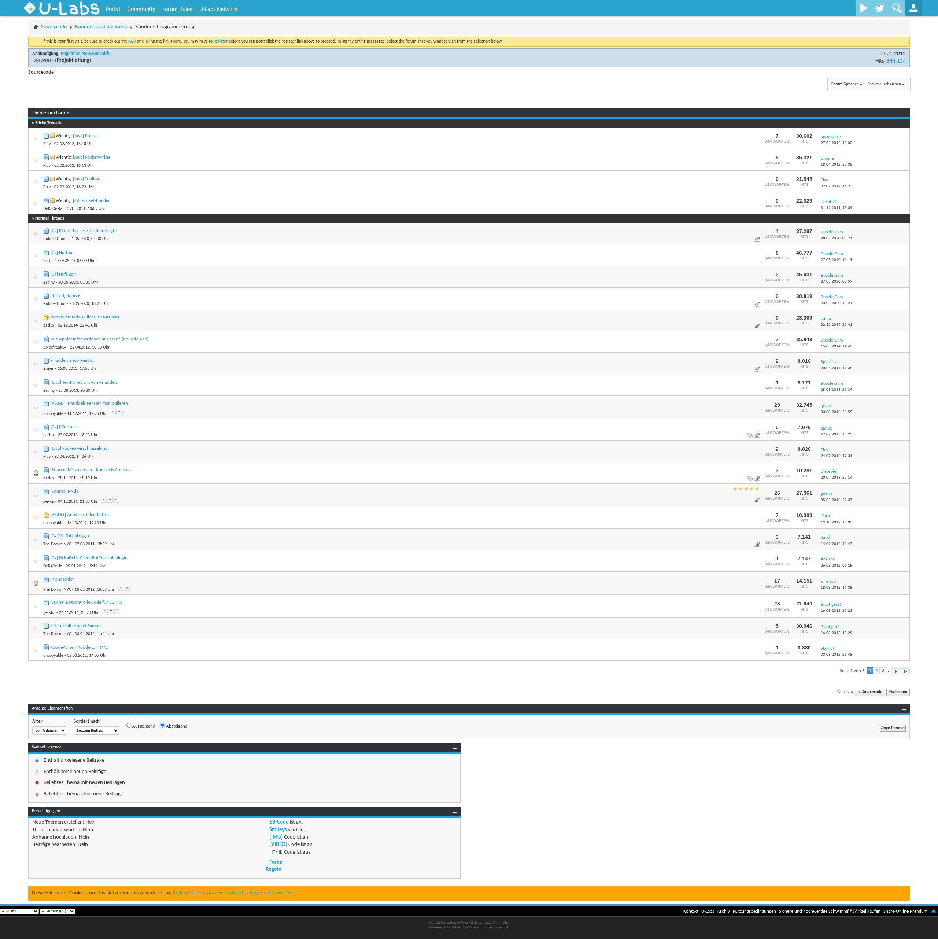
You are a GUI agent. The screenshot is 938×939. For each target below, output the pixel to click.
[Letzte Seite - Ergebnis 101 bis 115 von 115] (905, 671)
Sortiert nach (87, 721)
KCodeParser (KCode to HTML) (79, 647)
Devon (48, 502)
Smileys (278, 830)
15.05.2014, (836, 347)
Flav (47, 144)
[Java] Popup (85, 135)
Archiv (723, 911)
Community (141, 9)
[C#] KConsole (63, 426)
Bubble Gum (54, 239)
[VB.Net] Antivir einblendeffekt (79, 514)
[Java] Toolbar (86, 179)
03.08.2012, (836, 655)
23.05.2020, (836, 303)
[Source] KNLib (64, 491)
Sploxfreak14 (54, 347)
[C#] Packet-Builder (91, 200)
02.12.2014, (836, 325)
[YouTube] (864, 8)
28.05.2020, (836, 238)
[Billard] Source (65, 295)
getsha (49, 613)
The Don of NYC (57, 544)
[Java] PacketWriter (92, 157)
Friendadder (62, 579)
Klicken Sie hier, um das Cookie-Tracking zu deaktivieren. (234, 893)
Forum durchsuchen (884, 84)
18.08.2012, (836, 588)
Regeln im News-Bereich (85, 53)
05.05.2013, (836, 500)
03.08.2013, (836, 412)
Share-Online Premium (905, 911)
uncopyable (53, 414)
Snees (48, 369)
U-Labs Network (218, 9)
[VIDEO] (278, 844)
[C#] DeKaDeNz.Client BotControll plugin (89, 558)
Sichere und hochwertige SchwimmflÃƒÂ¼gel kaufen (829, 911)
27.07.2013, (836, 434)
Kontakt (690, 911)
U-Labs (707, 911)
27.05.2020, (836, 260)
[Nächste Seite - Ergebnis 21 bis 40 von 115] (895, 671)
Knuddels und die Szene (101, 27)
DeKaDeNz (52, 209)
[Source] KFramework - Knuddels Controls (91, 470)
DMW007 (43, 60)
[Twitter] (880, 8)
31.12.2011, (836, 208)
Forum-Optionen (845, 84)
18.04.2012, (836, 165)
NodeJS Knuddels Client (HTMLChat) (84, 317)
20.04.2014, (836, 368)
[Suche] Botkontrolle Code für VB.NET (86, 602)
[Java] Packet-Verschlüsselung (78, 448)
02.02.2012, (836, 186)
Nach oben (898, 692)
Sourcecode (54, 27)
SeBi (47, 261)
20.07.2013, (836, 478)
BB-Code (279, 822)
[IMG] (276, 837)
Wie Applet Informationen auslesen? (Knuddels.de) (99, 339)
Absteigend (176, 726)
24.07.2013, (836, 456)
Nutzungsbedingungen (754, 911)
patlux (48, 325)
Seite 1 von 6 (852, 671)
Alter (37, 721)
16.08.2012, (836, 611)
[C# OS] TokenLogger (70, 536)
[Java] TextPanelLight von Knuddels (83, 382)
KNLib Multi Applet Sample (75, 625)
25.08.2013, (836, 390)
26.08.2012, (836, 566)
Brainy (49, 282)
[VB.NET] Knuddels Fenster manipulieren (89, 403)
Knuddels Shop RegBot (72, 360)
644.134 (896, 61)
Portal (113, 9)
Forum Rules (177, 9)
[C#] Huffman (63, 252)
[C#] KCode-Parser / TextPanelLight (83, 230)
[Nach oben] (933, 911)
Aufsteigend (143, 726)
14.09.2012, (836, 544)
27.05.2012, (836, 143)
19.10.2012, (836, 522)
